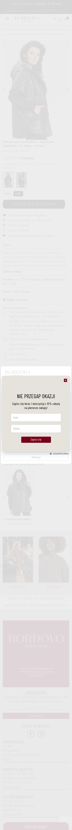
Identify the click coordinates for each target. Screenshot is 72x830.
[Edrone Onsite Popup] (36, 415)
